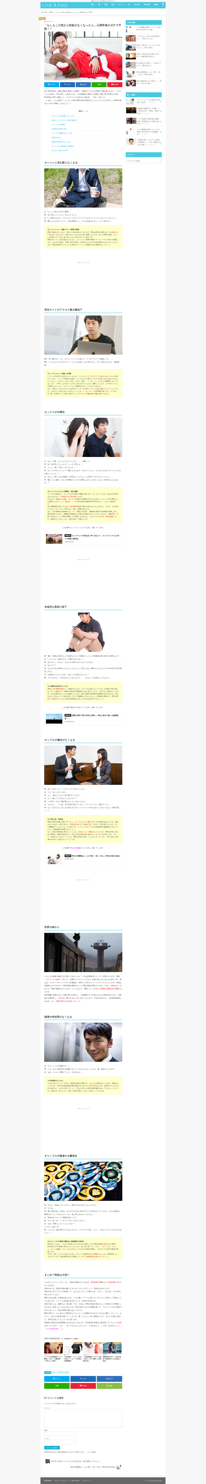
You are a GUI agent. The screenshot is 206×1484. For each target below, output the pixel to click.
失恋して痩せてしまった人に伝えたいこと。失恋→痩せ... (148, 46)
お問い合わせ (75, 1480)
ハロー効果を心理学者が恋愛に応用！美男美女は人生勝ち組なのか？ (148, 121)
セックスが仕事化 (58, 124)
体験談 (156, 4)
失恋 (99, 4)
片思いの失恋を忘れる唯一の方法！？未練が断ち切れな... (147, 55)
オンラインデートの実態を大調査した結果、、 (148, 101)
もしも (56, 1372)
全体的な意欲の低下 (59, 129)
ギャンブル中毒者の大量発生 (63, 146)
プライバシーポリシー (61, 1480)
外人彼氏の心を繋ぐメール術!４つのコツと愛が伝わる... (148, 64)
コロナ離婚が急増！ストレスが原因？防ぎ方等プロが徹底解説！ (148, 132)
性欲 (62, 1372)
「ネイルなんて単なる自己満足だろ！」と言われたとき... (148, 37)
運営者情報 (47, 1480)
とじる (85, 111)
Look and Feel (157, 1481)
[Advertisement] (83, 279)
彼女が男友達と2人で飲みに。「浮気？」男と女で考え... (148, 82)
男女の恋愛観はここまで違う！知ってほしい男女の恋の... (148, 73)
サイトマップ (87, 1480)
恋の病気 (137, 4)
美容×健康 (147, 4)
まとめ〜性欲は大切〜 (60, 150)
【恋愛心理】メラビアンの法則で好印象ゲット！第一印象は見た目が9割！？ (148, 142)
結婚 (112, 4)
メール (46, 1438)
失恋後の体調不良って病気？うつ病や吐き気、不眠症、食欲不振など (148, 111)
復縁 (106, 4)
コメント (47, 1408)
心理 (129, 4)
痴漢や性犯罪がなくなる (61, 142)
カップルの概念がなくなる (62, 133)
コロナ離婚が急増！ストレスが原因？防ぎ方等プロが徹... (148, 28)
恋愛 (92, 4)
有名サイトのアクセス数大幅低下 (64, 120)
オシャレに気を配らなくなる (63, 116)
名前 (45, 1430)
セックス (120, 4)
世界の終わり (57, 137)
